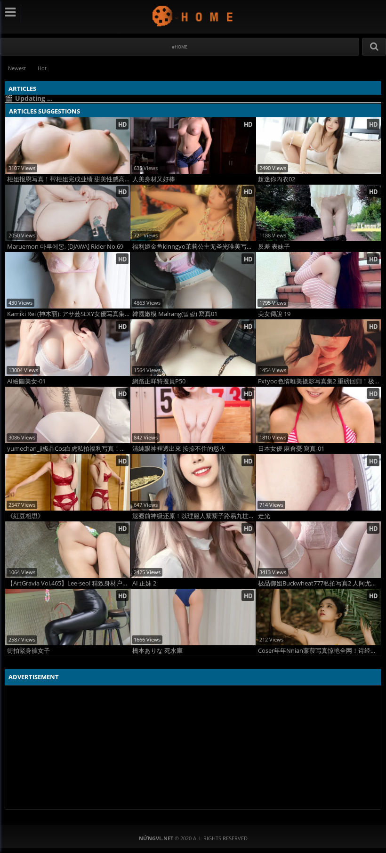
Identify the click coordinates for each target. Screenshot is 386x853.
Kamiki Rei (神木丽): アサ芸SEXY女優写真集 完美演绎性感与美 (68, 314)
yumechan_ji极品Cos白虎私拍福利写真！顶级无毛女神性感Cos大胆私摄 (68, 449)
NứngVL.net (193, 15)
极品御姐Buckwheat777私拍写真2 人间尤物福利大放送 (319, 583)
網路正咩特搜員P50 (158, 381)
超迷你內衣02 (276, 179)
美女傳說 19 (274, 314)
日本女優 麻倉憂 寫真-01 (291, 449)
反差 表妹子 (274, 247)
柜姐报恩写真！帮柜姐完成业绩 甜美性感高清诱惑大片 (68, 179)
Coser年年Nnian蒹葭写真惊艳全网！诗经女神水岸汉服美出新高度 (319, 651)
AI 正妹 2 (144, 583)
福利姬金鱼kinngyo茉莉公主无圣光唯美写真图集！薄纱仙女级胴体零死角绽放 (193, 247)
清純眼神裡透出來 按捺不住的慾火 (178, 449)
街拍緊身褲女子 (28, 651)
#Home (179, 47)
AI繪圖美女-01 (26, 381)
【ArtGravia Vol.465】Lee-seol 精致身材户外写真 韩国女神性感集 (68, 583)
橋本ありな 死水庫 (157, 651)
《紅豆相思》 (25, 516)
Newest (17, 68)
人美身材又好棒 (153, 179)
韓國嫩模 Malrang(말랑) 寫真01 (174, 314)
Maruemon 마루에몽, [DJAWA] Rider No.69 (65, 247)
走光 (264, 516)
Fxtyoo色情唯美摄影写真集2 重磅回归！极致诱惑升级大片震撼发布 (319, 381)
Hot (42, 68)
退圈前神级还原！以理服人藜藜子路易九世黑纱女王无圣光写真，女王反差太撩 (193, 516)
